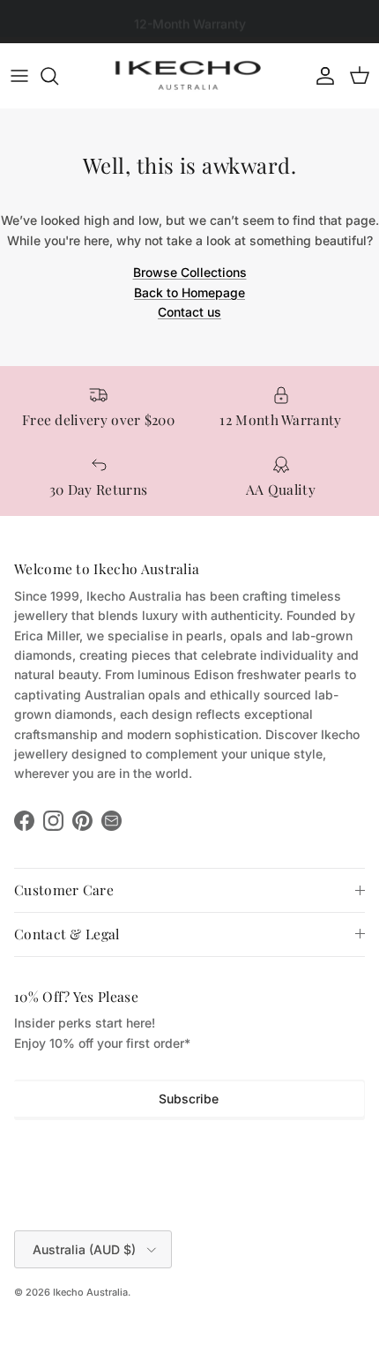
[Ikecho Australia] (189, 75)
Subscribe (189, 1098)
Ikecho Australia (90, 1292)
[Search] (58, 75)
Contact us (189, 311)
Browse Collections (190, 272)
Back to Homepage (189, 292)
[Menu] (19, 75)
